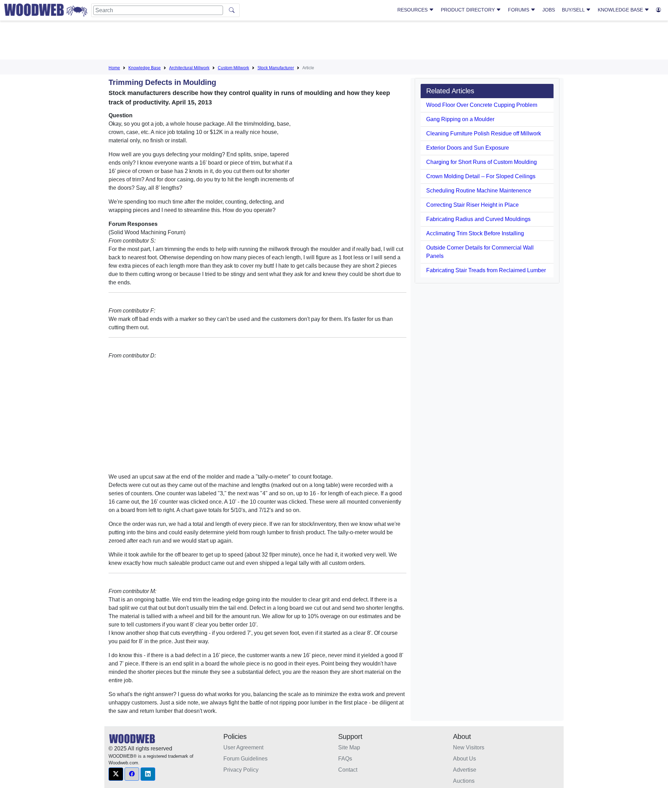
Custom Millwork (233, 67)
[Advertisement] (334, 41)
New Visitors (468, 747)
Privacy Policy (241, 770)
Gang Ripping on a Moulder (460, 119)
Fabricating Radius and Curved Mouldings (478, 219)
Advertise (464, 770)
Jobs (548, 10)
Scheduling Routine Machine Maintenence (478, 191)
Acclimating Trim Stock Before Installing (475, 233)
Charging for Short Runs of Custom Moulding (481, 162)
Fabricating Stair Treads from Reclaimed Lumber (486, 270)
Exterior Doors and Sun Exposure (467, 148)
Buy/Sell (574, 10)
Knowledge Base (621, 10)
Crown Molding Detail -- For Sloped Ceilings (480, 176)
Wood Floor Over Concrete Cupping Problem (481, 105)
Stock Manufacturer (275, 67)
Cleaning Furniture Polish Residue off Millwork (483, 133)
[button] (116, 774)
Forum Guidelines (245, 759)
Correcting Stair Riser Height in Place (472, 205)
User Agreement (243, 747)
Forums (519, 10)
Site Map (349, 747)
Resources (413, 10)
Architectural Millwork (189, 67)
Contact (347, 770)
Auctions (464, 781)
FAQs (345, 759)
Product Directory (468, 10)
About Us (464, 759)
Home (114, 67)
